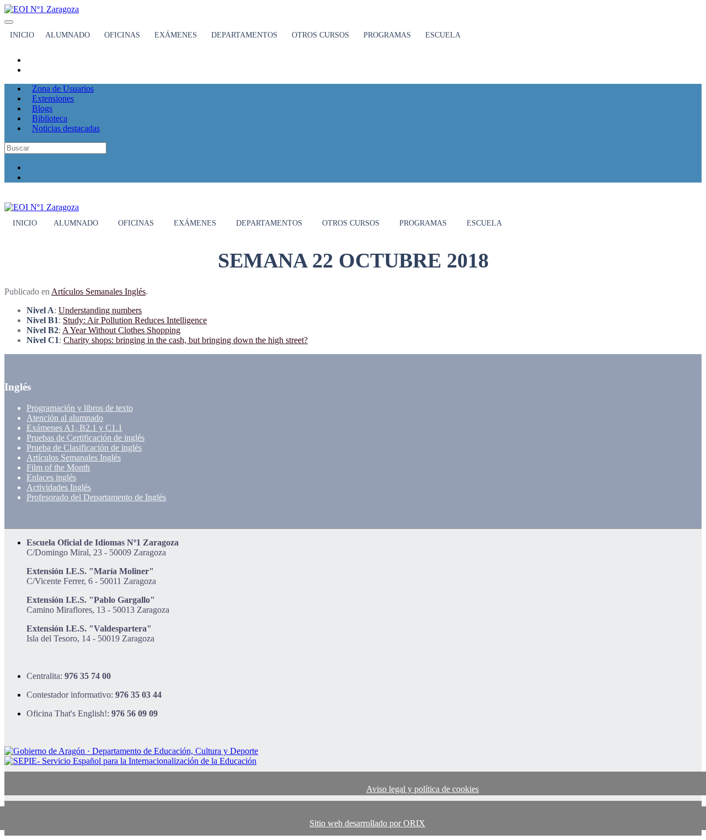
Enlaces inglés (51, 477)
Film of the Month (58, 467)
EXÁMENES (175, 35)
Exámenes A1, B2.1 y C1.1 (74, 427)
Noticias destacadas (66, 128)
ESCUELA (443, 35)
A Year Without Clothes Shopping (121, 330)
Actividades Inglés (58, 487)
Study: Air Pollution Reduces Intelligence (135, 320)
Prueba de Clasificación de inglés (84, 447)
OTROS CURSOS (320, 35)
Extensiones (53, 98)
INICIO (22, 35)
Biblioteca (49, 118)
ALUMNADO (67, 35)
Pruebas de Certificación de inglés (85, 437)
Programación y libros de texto (79, 408)
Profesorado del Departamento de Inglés (96, 497)
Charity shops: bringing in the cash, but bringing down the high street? (185, 340)
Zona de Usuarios (63, 88)
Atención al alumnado (64, 417)
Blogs (42, 108)
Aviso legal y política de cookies (422, 789)
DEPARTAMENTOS (244, 35)
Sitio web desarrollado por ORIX (367, 823)
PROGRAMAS (387, 35)
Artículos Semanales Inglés (98, 291)
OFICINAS (122, 35)
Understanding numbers (100, 310)
